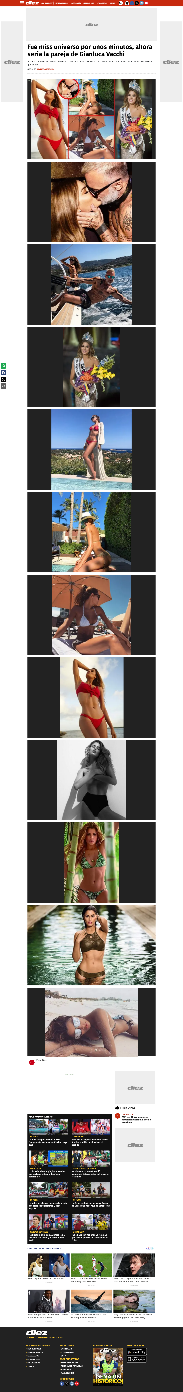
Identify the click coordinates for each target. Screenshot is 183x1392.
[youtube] (76, 1383)
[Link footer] (37, 1332)
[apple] (142, 1359)
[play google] (142, 1351)
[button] (3, 366)
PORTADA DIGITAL (102, 1345)
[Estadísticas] (127, 2)
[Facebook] (62, 1383)
